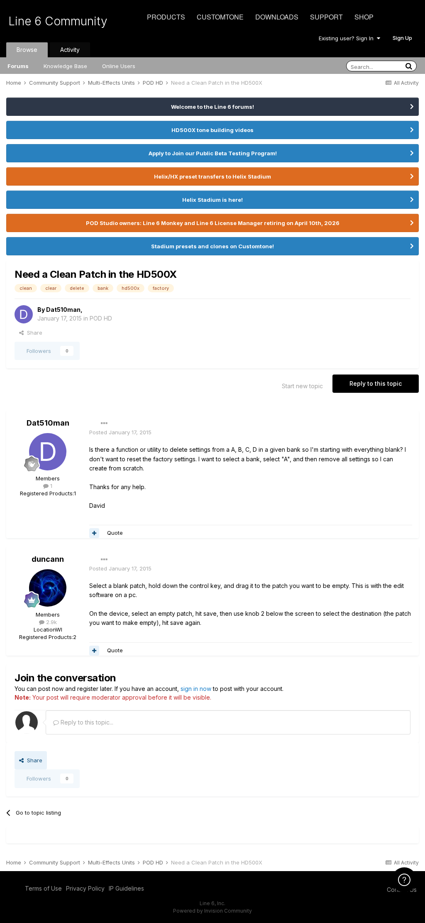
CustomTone (220, 17)
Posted (120, 432)
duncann (48, 559)
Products (166, 17)
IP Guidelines (126, 888)
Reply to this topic (375, 383)
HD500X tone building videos (212, 130)
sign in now (196, 688)
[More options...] (104, 423)
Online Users (118, 66)
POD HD (101, 318)
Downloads (276, 17)
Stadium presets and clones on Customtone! (212, 246)
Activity (70, 49)
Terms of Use (43, 888)
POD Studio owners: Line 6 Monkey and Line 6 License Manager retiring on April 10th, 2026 (213, 223)
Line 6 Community (57, 21)
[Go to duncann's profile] (47, 588)
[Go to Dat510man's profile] (24, 314)
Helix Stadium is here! (212, 199)
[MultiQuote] (94, 533)
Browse (27, 49)
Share (33, 332)
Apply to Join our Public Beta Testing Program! (213, 153)
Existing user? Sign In (348, 38)
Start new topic (302, 385)
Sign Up (402, 37)
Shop (364, 17)
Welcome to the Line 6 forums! (212, 106)
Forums (18, 66)
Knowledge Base (65, 66)
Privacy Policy (85, 888)
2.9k (50, 622)
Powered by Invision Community (212, 911)
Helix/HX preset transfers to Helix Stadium (212, 176)
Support (326, 17)
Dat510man (63, 309)
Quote (115, 532)
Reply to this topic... (86, 722)
